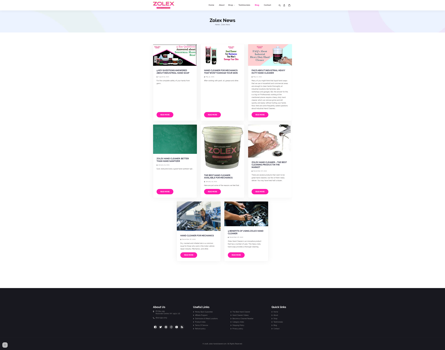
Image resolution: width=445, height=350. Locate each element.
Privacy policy (237, 329)
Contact (276, 329)
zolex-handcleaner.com (218, 344)
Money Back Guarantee (204, 312)
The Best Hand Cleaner (241, 312)
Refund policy (200, 329)
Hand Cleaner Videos (240, 315)
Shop (275, 318)
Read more (165, 115)
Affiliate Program (201, 315)
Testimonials (278, 322)
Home (217, 25)
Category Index (238, 322)
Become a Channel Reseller (242, 318)
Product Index (200, 322)
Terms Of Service (201, 325)
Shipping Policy (238, 325)
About (275, 315)
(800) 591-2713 (161, 318)
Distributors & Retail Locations (206, 318)
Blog (275, 325)
